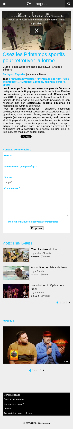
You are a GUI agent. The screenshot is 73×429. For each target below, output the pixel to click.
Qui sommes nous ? (14, 404)
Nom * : (8, 155)
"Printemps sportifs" (49, 78)
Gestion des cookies (14, 399)
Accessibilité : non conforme (18, 413)
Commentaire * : (12, 188)
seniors (60, 81)
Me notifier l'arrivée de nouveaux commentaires (33, 221)
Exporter (20, 74)
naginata (49, 81)
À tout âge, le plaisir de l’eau (49, 267)
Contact (7, 408)
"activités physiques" (23, 78)
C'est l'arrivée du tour (44, 249)
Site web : (9, 177)
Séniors (7, 69)
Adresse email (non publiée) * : (20, 166)
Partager (8, 74)
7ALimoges (36, 3)
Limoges (38, 81)
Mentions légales (12, 395)
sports (6, 84)
